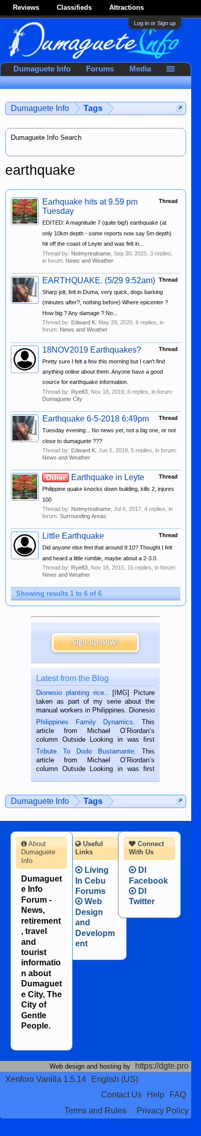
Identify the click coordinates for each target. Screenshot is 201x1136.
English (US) (114, 1079)
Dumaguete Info (42, 69)
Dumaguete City (62, 399)
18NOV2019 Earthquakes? (91, 349)
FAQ (178, 1094)
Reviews (26, 7)
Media (140, 69)
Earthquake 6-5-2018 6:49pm (95, 418)
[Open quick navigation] (179, 108)
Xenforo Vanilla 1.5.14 (45, 1079)
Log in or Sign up (155, 23)
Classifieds (74, 7)
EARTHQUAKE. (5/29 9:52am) (98, 280)
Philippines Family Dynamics (84, 722)
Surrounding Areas (83, 516)
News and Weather (89, 261)
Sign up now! (95, 642)
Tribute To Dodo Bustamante (84, 751)
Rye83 (79, 392)
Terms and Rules (95, 1110)
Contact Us (121, 1094)
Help (155, 1094)
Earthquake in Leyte (95, 477)
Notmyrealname (91, 253)
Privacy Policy (163, 1110)
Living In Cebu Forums (92, 880)
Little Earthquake (73, 536)
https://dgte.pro (162, 1065)
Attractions (126, 7)
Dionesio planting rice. (71, 693)
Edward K (83, 322)
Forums (100, 69)
